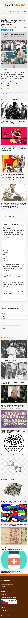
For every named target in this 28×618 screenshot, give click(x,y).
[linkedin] (7, 610)
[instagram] (5, 610)
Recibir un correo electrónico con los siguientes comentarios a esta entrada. (13, 284)
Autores (7, 27)
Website (5, 258)
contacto (3, 586)
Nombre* (5, 250)
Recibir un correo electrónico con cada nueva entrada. (13, 292)
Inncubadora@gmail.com (7, 584)
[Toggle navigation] (4, 15)
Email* (4, 254)
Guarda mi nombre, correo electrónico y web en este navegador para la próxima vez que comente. (12, 267)
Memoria (12, 27)
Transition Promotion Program (8, 597)
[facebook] (2, 610)
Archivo (2, 27)
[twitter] (4, 610)
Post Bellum (3, 594)
